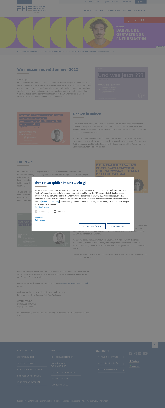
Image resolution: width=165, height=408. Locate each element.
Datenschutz (40, 220)
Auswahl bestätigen (92, 226)
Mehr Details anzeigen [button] (42, 207)
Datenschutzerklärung (50, 201)
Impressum (39, 217)
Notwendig (44, 211)
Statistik (61, 211)
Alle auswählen (118, 226)
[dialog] (83, 204)
